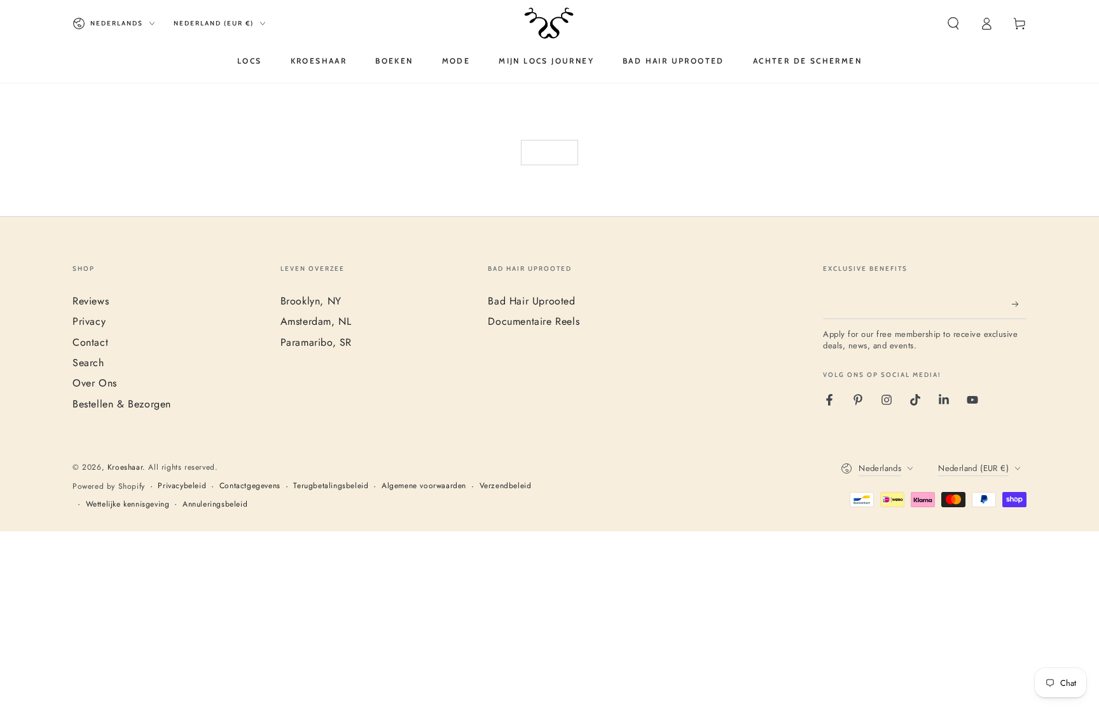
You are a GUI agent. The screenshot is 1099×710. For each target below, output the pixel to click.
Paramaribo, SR (316, 342)
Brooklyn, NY (311, 301)
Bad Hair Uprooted (531, 301)
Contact (90, 342)
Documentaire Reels (533, 321)
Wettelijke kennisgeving (128, 504)
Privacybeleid (182, 486)
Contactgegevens (249, 486)
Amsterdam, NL (316, 321)
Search (88, 362)
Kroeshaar (124, 467)
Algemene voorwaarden (424, 486)
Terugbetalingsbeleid (330, 486)
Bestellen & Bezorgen (122, 404)
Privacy (89, 321)
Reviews (91, 301)
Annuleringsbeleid (215, 504)
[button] (953, 24)
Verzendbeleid (506, 486)
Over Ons (95, 383)
